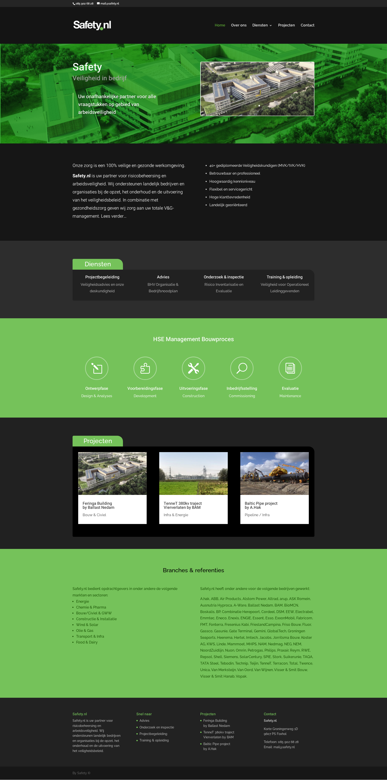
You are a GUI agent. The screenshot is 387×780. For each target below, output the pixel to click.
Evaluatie (290, 389)
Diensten (260, 25)
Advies (163, 277)
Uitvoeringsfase (193, 389)
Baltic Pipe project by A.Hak (261, 505)
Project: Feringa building (257, 81)
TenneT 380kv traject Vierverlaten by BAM (183, 505)
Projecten (286, 25)
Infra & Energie (176, 515)
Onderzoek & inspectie (224, 277)
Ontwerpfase (96, 389)
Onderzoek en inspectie (157, 727)
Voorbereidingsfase (145, 389)
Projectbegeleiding (102, 277)
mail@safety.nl (284, 747)
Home (220, 25)
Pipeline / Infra (257, 515)
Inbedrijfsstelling (242, 389)
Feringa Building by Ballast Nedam (98, 505)
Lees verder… (114, 216)
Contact (307, 25)
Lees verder (257, 95)
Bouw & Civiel (94, 515)
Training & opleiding (285, 277)
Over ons (239, 25)
